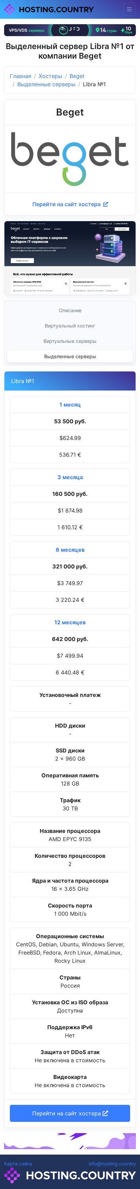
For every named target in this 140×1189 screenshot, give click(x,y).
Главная (20, 76)
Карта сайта (18, 1164)
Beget (77, 76)
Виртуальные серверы (70, 341)
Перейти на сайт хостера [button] (67, 1113)
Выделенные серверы (46, 84)
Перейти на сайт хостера (67, 204)
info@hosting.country (112, 1164)
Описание (70, 310)
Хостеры (50, 76)
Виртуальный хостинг (70, 326)
